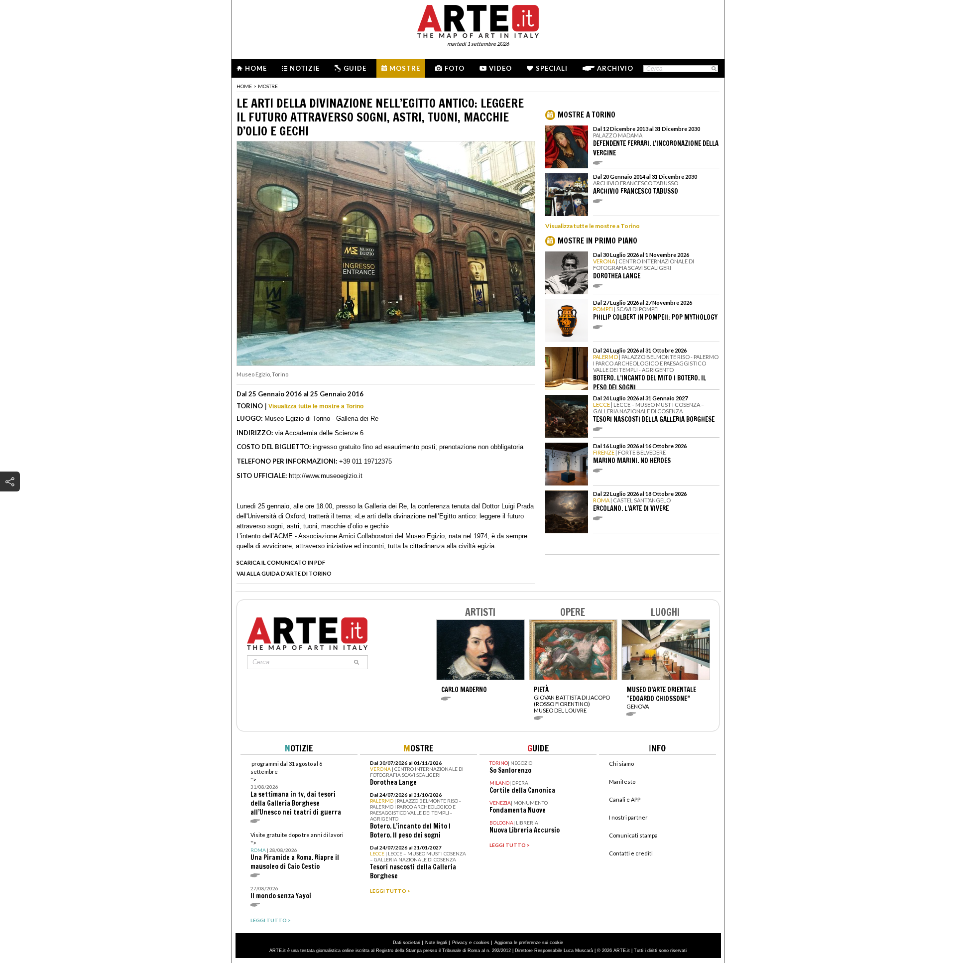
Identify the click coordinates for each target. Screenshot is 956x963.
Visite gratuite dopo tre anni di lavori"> (297, 851)
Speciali (552, 68)
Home (256, 68)
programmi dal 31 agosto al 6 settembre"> (295, 788)
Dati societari (406, 942)
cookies (481, 942)
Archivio (615, 68)
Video (500, 68)
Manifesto (622, 781)
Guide (355, 68)
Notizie (305, 68)
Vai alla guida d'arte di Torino (284, 573)
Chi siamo (621, 763)
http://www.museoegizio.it (325, 476)
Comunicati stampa (633, 835)
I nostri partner (628, 817)
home (244, 86)
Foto (455, 68)
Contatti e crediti (631, 853)
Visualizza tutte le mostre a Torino (315, 406)
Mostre (404, 68)
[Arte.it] (478, 20)
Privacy (460, 942)
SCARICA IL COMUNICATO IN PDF (281, 562)
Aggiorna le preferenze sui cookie (528, 942)
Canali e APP (624, 799)
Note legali (436, 942)
